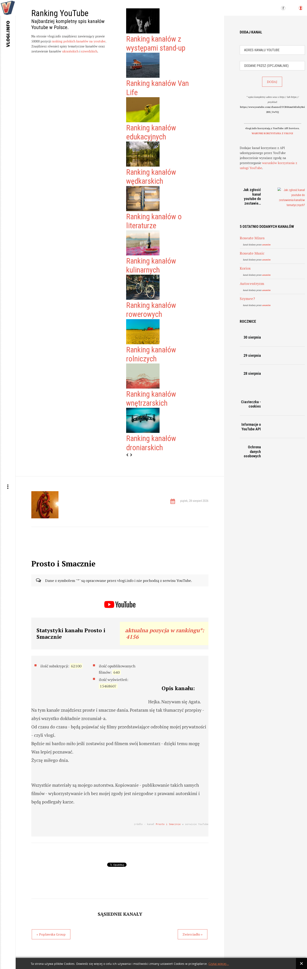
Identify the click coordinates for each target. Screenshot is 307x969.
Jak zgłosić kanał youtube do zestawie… (252, 196)
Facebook (283, 8)
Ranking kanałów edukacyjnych (151, 132)
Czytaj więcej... (218, 964)
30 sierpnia (252, 337)
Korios (245, 268)
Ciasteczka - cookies (251, 404)
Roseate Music (252, 253)
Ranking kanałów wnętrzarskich (151, 399)
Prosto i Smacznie (168, 824)
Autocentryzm (252, 283)
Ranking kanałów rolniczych (151, 354)
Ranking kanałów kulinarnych (151, 265)
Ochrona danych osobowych (252, 451)
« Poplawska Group (51, 934)
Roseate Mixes (252, 237)
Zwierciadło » (193, 934)
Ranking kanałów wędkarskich (151, 177)
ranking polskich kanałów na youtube (78, 41)
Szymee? (247, 298)
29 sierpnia (252, 355)
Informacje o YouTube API (251, 426)
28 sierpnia (252, 373)
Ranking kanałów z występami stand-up (155, 43)
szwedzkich (89, 51)
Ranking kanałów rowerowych (151, 310)
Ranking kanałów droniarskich (151, 443)
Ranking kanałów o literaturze (154, 221)
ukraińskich (70, 51)
